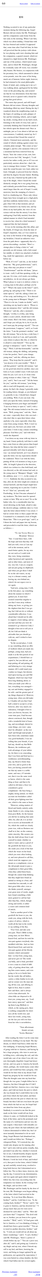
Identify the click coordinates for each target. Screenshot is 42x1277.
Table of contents (35, 4)
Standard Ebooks (3, 3)
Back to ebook (24, 4)
